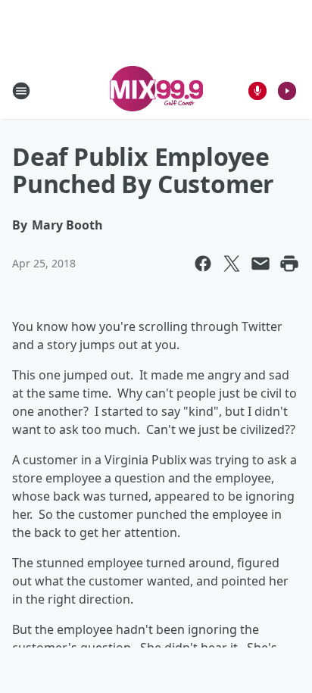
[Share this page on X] (231, 263)
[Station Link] (156, 90)
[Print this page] (289, 263)
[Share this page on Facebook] (203, 263)
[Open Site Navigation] (21, 91)
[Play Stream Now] (287, 91)
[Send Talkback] (257, 91)
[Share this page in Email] (260, 263)
